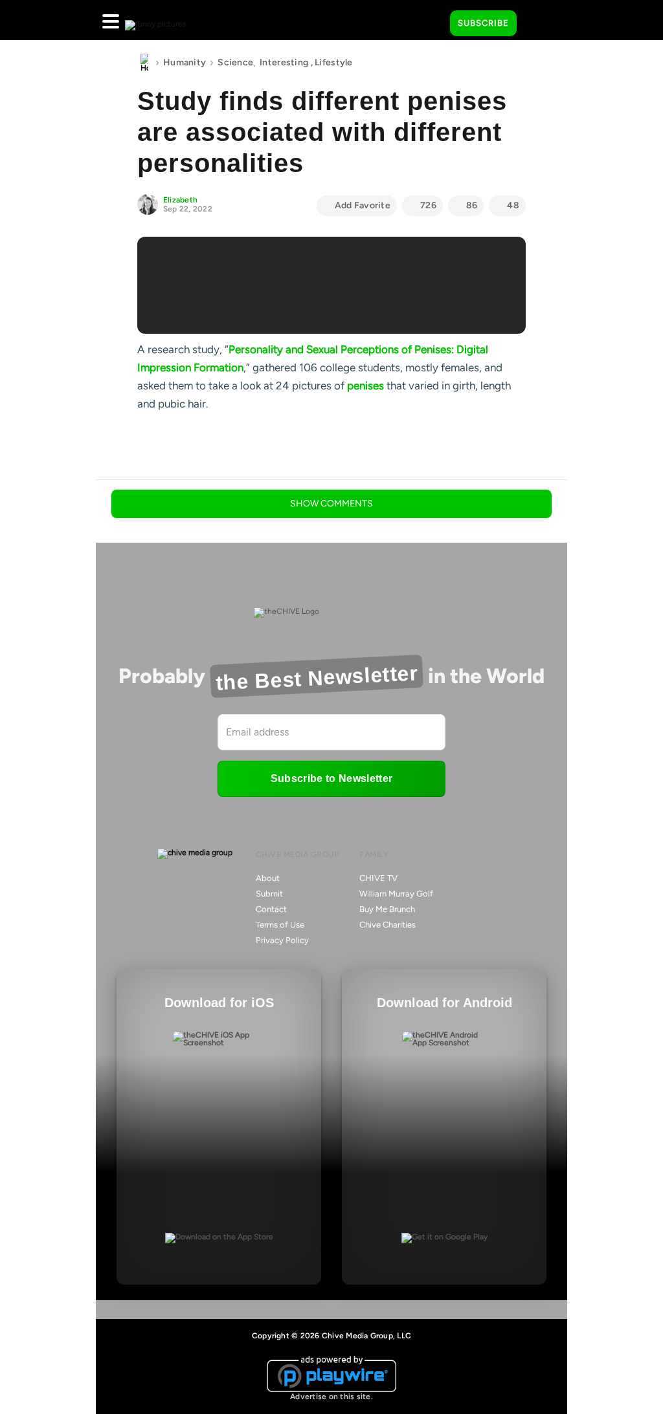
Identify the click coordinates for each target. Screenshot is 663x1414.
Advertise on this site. (331, 1396)
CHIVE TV (378, 878)
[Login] (538, 24)
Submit (269, 893)
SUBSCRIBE (483, 23)
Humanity (184, 62)
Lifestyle (334, 62)
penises (365, 385)
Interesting (284, 62)
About (268, 878)
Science (235, 62)
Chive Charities (387, 925)
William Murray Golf (396, 893)
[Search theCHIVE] (431, 20)
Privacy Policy (282, 940)
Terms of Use (280, 925)
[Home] (144, 63)
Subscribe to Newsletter (331, 778)
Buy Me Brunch (387, 909)
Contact (271, 909)
